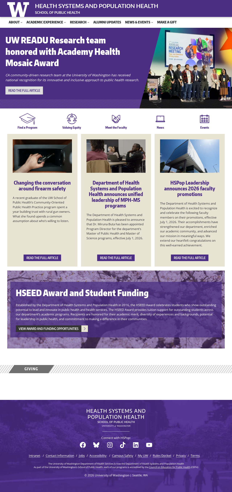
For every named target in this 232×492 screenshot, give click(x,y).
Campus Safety (122, 455)
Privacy (181, 455)
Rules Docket (162, 455)
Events (204, 127)
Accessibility (98, 455)
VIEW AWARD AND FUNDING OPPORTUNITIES (48, 328)
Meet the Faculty (116, 127)
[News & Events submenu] (152, 22)
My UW (143, 455)
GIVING (31, 368)
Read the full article (24, 90)
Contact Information (60, 455)
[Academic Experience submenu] (65, 22)
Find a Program (27, 127)
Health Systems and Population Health (96, 5)
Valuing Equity (71, 127)
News (160, 127)
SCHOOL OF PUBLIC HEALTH (57, 12)
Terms (195, 455)
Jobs (82, 455)
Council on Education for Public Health (169, 467)
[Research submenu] (88, 22)
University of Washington (19, 9)
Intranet (34, 455)
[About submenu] (21, 22)
